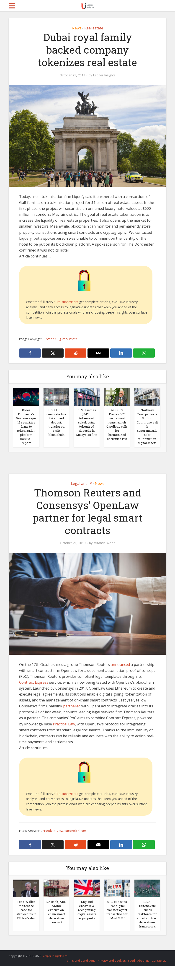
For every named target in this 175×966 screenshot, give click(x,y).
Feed (131, 960)
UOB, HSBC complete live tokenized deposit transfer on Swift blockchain (56, 422)
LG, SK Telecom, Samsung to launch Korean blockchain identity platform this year (83, 954)
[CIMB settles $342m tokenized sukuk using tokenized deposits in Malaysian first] (87, 396)
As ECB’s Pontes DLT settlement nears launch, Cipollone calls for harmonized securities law (117, 424)
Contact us (159, 960)
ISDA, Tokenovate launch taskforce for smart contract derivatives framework (147, 914)
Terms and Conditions (80, 960)
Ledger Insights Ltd (54, 956)
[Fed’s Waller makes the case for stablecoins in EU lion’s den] (26, 888)
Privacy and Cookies (112, 960)
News (76, 28)
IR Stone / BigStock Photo (60, 339)
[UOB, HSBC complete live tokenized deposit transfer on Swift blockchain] (56, 396)
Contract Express (33, 682)
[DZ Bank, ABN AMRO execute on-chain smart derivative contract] (56, 888)
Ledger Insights (104, 75)
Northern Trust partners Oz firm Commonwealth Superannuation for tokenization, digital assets (147, 426)
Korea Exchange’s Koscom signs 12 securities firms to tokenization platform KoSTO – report (26, 426)
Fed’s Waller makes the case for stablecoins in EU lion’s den (26, 910)
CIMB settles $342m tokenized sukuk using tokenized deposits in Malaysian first (86, 422)
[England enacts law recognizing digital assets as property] (87, 888)
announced (120, 664)
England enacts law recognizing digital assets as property (86, 910)
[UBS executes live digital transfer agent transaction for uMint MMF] (117, 888)
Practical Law (63, 724)
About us (143, 960)
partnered (71, 706)
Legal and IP (81, 483)
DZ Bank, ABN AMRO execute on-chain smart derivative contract (56, 912)
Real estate (93, 28)
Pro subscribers (66, 302)
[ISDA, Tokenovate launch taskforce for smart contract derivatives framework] (147, 888)
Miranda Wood (104, 543)
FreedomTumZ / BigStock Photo (64, 830)
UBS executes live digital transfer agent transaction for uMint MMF (117, 910)
